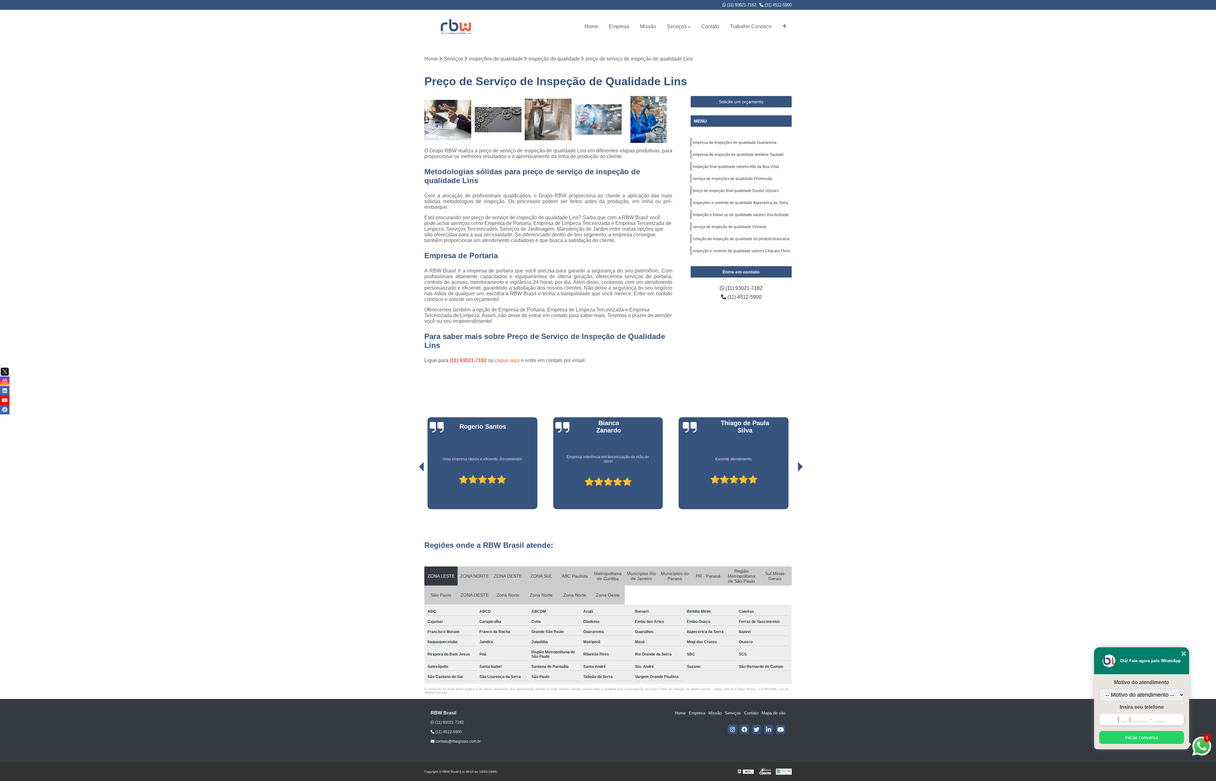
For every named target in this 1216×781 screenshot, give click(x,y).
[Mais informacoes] (784, 26)
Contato (710, 26)
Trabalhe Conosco (750, 26)
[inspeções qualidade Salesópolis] (598, 119)
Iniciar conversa (1141, 737)
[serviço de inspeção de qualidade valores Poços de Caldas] (498, 119)
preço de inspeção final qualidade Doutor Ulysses (736, 191)
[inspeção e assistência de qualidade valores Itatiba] (448, 119)
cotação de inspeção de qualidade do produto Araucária (741, 239)
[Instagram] (732, 729)
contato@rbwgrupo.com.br (457, 741)
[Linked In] (768, 729)
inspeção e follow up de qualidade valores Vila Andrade (741, 215)
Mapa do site (773, 713)
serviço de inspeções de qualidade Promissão (732, 178)
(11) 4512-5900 (777, 5)
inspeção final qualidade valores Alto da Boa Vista (736, 166)
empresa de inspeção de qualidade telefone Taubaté (738, 154)
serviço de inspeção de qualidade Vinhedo (730, 227)
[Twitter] (756, 729)
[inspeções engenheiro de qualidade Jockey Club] (648, 119)
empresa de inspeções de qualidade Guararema (734, 142)
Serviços (677, 26)
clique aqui (507, 360)
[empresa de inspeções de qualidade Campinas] (548, 119)
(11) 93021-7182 (741, 5)
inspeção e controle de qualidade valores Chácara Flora (741, 251)
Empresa (619, 26)
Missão (648, 26)
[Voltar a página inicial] (456, 26)
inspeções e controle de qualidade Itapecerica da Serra (740, 203)
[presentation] (412, 491)
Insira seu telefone (1142, 707)
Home (591, 26)
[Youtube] (780, 729)
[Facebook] (744, 729)
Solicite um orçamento (741, 101)
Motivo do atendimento (1141, 682)
